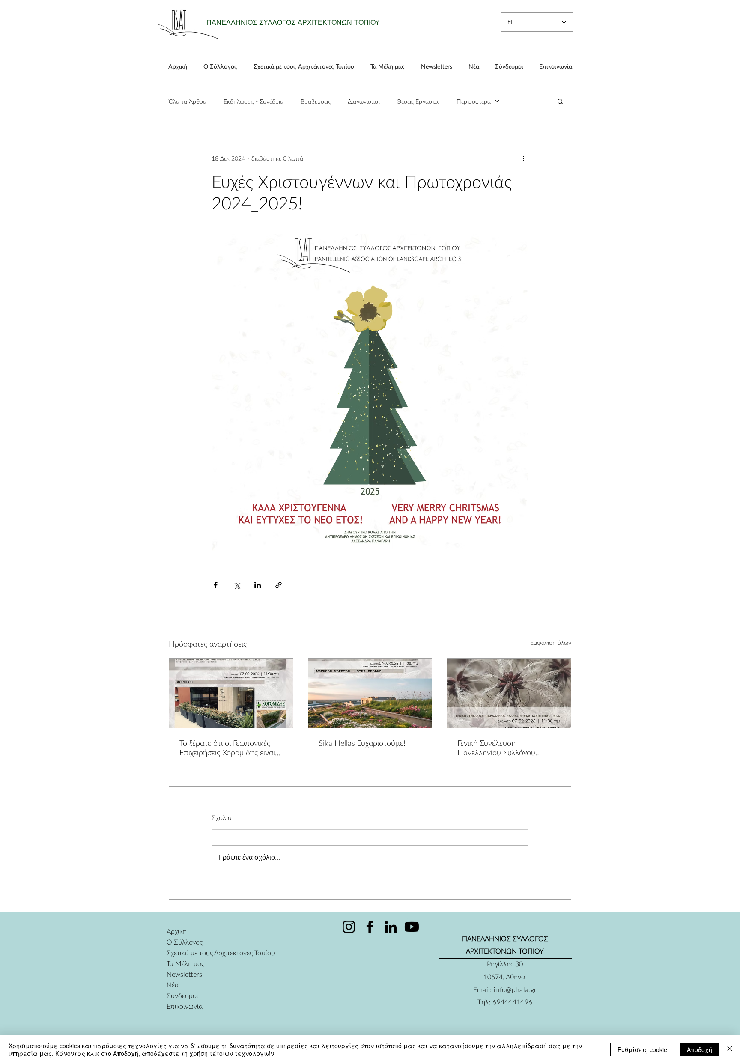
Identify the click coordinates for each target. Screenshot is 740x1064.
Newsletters (184, 974)
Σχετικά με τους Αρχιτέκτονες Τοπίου (197, 952)
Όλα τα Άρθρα (187, 101)
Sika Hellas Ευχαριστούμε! (362, 743)
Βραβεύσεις (316, 101)
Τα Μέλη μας (185, 963)
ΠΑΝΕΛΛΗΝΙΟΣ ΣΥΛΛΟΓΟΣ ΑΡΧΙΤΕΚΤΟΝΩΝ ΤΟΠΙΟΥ (293, 22)
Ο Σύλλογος (185, 942)
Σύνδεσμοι (182, 995)
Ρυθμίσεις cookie (642, 1049)
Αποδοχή (699, 1049)
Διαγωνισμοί (363, 101)
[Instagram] (348, 926)
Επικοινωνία (185, 1006)
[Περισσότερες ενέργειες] (523, 158)
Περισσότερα (474, 101)
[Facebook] (369, 926)
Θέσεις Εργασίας (418, 101)
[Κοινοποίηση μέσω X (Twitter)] (237, 585)
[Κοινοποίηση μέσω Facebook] (216, 585)
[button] (560, 101)
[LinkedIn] (390, 926)
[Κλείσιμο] (730, 1049)
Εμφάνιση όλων (550, 642)
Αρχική (177, 931)
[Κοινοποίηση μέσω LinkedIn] (258, 585)
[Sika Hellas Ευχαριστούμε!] (370, 693)
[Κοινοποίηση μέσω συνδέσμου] (279, 585)
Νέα (173, 985)
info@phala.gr (515, 989)
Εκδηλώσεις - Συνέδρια (253, 101)
